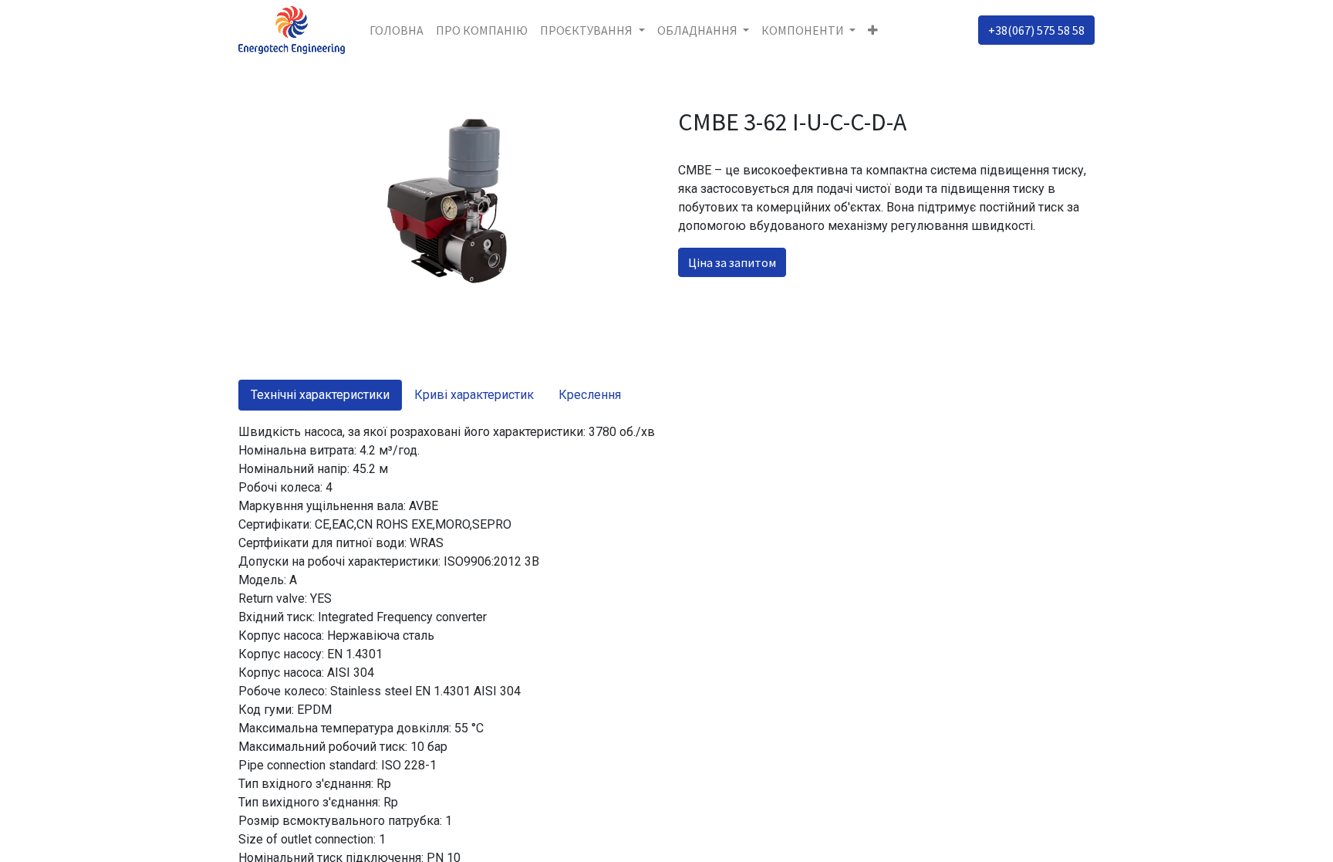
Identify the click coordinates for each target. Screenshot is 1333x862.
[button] (873, 30)
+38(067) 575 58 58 (1036, 30)
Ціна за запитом (732, 262)
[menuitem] (396, 30)
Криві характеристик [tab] (474, 394)
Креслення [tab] (590, 394)
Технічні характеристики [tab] (320, 394)
